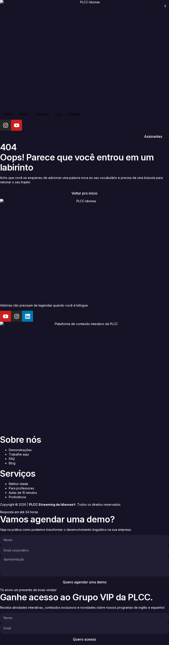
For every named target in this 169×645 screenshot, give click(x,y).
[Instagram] (5, 125)
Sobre (7, 114)
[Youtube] (16, 125)
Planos (24, 114)
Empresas (42, 114)
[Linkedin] (27, 316)
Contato (74, 114)
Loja (59, 114)
